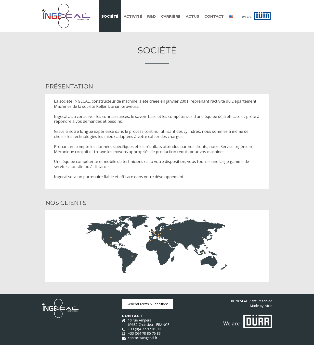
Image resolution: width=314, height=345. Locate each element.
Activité (133, 16)
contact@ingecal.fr (142, 338)
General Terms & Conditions (148, 304)
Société (109, 16)
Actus (192, 16)
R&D (151, 16)
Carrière (171, 16)
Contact (214, 16)
